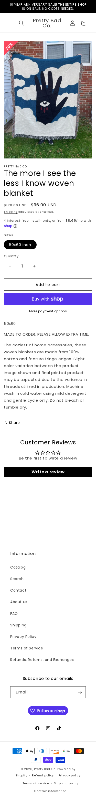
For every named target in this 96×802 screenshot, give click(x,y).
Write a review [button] (48, 472)
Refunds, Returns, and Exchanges (42, 659)
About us (18, 601)
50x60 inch (20, 244)
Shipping (11, 212)
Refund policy (43, 775)
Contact (18, 590)
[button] (10, 23)
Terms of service (36, 783)
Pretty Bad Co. (45, 769)
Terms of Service (26, 648)
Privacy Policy (23, 636)
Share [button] (14, 422)
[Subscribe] (80, 692)
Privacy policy (70, 775)
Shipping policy (66, 783)
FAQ (14, 613)
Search (17, 578)
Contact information (50, 791)
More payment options (48, 311)
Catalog (18, 567)
